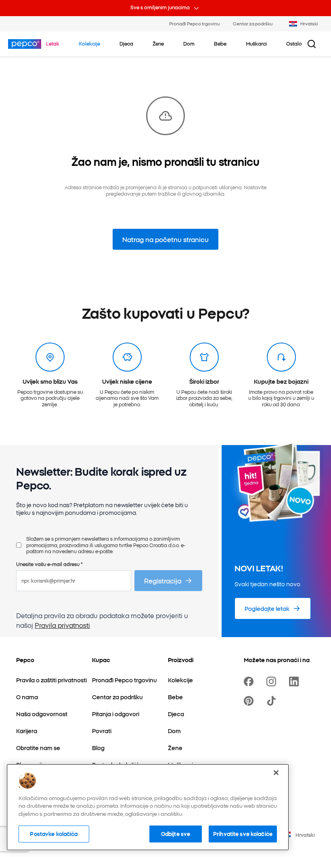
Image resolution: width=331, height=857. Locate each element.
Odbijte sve (175, 833)
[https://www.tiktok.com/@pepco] (272, 701)
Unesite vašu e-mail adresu (49, 564)
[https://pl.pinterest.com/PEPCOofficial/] (250, 701)
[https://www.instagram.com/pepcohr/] (272, 681)
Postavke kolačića (54, 833)
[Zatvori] (276, 773)
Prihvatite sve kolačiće (242, 833)
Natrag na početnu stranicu (165, 239)
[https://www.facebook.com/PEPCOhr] (250, 681)
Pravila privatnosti (62, 625)
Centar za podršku (253, 23)
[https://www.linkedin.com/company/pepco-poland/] (295, 681)
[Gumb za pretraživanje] (311, 44)
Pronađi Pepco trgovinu (194, 23)
